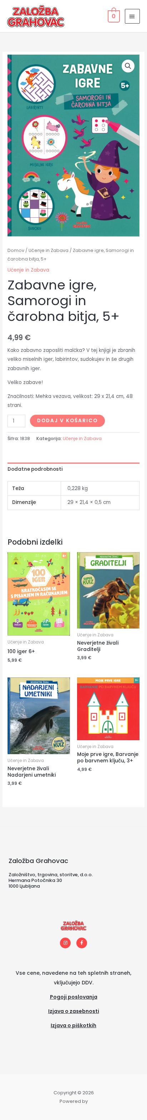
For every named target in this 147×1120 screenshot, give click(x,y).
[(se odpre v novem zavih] (73, 1034)
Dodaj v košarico (67, 420)
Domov (15, 250)
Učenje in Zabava (49, 250)
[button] (128, 66)
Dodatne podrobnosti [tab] (35, 469)
